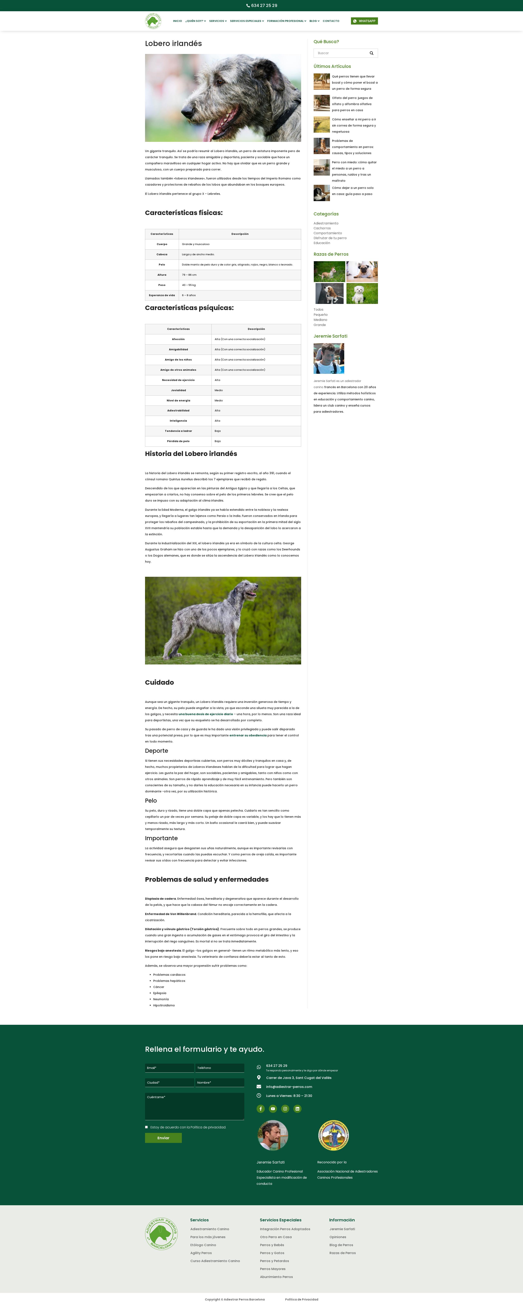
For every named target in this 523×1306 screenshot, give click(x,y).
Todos (318, 309)
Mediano (320, 319)
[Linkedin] (297, 1109)
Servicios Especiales (245, 21)
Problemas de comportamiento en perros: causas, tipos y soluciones (353, 147)
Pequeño (321, 314)
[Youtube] (273, 1109)
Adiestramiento (326, 223)
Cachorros (322, 228)
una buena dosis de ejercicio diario (206, 714)
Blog (313, 21)
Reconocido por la (331, 1162)
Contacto (331, 21)
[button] (196, 21)
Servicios (216, 21)
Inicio (177, 21)
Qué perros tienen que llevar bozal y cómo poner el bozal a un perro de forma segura (355, 82)
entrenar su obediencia (248, 735)
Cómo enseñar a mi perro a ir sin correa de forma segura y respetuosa (354, 125)
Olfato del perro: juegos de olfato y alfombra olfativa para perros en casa (352, 104)
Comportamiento (328, 233)
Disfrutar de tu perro (330, 238)
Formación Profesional (285, 21)
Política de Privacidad (301, 1299)
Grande (320, 325)
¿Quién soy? (194, 21)
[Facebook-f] (261, 1109)
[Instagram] (285, 1109)
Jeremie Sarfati (330, 336)
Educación (322, 243)
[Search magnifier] (371, 53)
